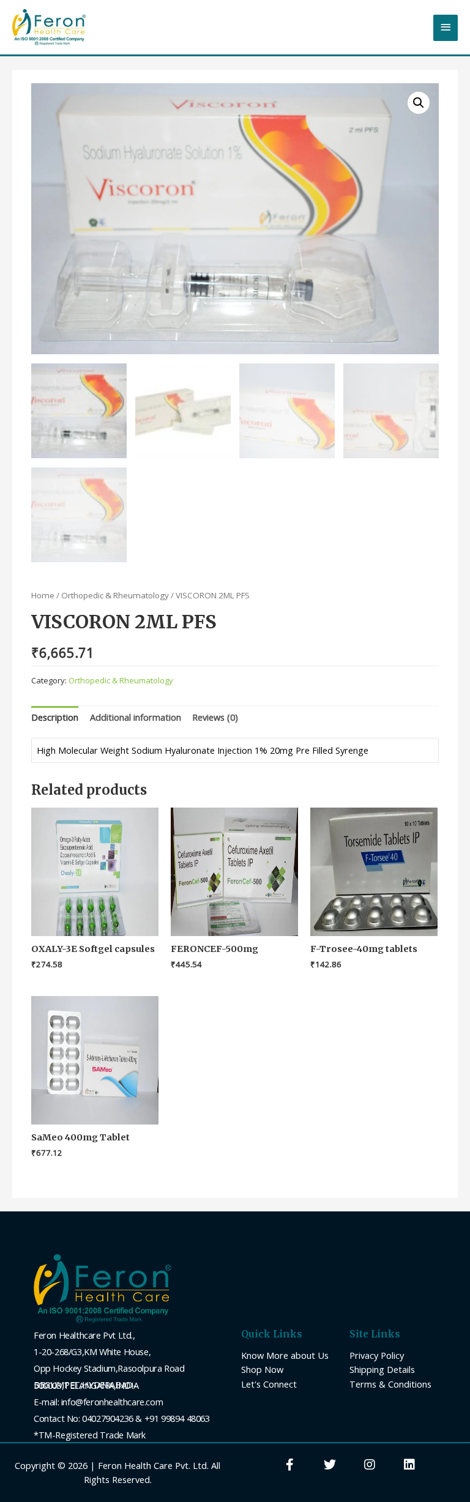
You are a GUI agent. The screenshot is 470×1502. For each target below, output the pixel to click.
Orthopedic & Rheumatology (115, 595)
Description (54, 717)
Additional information (135, 717)
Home (42, 595)
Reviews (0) (215, 717)
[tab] (54, 717)
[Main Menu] (445, 28)
